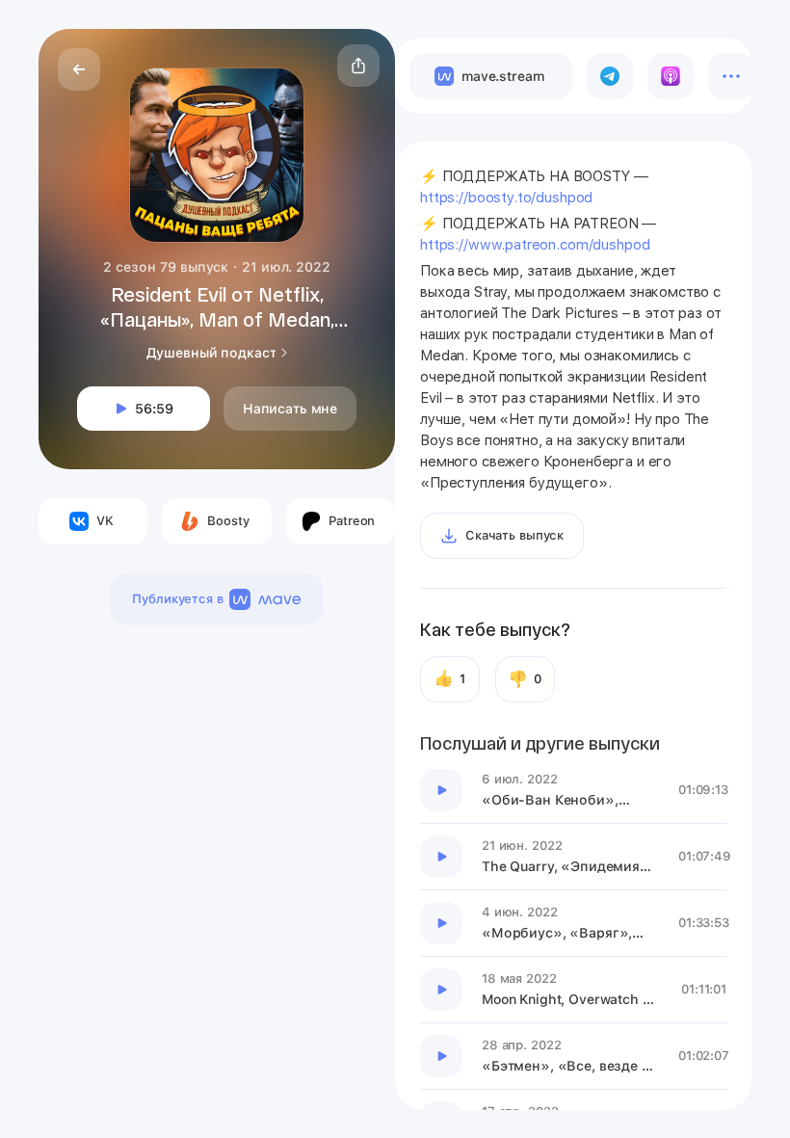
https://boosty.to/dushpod (506, 197)
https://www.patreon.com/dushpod (534, 244)
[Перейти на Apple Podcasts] (670, 76)
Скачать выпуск (514, 535)
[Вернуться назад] (79, 69)
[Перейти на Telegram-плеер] (610, 76)
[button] (358, 65)
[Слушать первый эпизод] (441, 790)
